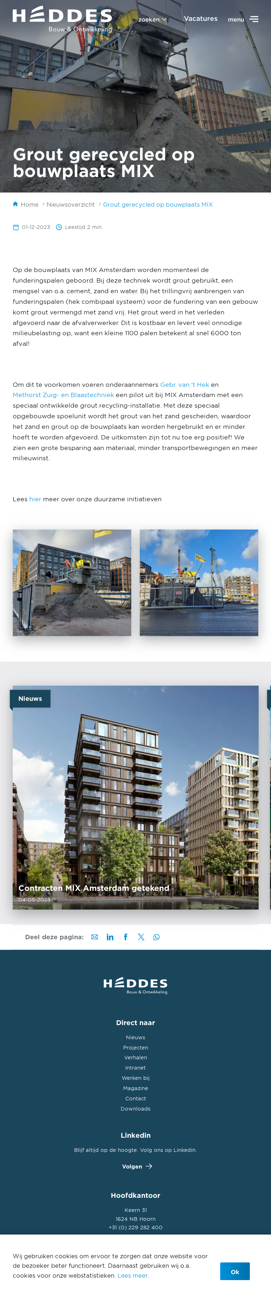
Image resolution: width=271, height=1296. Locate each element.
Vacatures (201, 18)
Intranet (135, 1068)
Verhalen (135, 1057)
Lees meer (133, 1275)
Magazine (135, 1088)
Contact (135, 1098)
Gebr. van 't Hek (184, 384)
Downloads (135, 1109)
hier (35, 498)
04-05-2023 (136, 798)
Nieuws (135, 1037)
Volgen (132, 1166)
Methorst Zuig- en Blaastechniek (63, 394)
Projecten (135, 1048)
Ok (235, 1271)
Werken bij (136, 1078)
